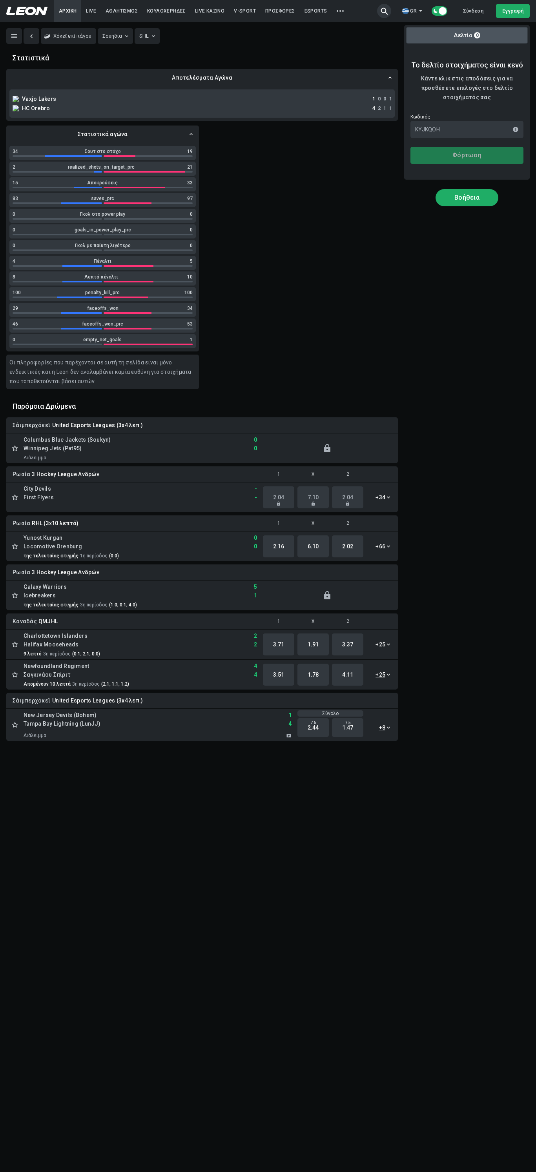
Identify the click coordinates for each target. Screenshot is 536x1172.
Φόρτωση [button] (466, 155)
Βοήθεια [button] (466, 197)
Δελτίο (466, 35)
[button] (384, 11)
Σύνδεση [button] (473, 11)
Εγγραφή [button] (512, 11)
